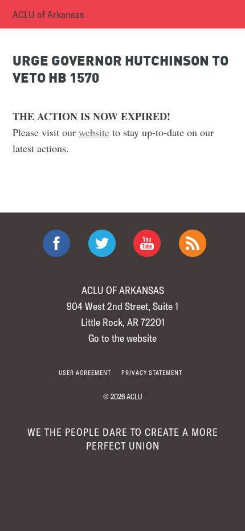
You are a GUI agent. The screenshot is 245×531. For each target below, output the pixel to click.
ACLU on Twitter (102, 243)
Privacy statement (151, 372)
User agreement (85, 372)
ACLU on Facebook (56, 243)
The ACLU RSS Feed (192, 243)
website (94, 132)
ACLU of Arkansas (48, 14)
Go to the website (122, 338)
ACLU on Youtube (147, 243)
